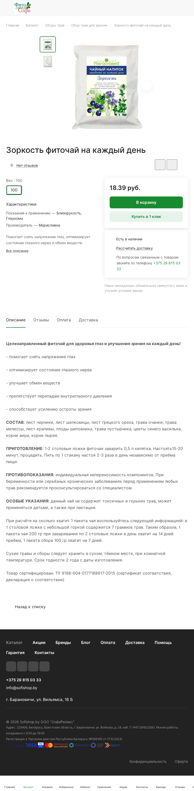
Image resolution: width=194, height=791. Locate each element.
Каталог (14, 642)
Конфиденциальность (148, 761)
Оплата (64, 319)
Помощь (163, 642)
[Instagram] (33, 666)
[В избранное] (160, 164)
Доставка (88, 319)
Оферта (181, 761)
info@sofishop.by (21, 687)
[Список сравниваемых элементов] (158, 7)
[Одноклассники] (44, 666)
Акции (39, 642)
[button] (147, 86)
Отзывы (41, 319)
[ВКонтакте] (11, 666)
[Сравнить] (172, 164)
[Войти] (145, 7)
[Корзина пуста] (184, 7)
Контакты (44, 652)
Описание (16, 319)
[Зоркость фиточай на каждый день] (106, 86)
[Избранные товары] (171, 7)
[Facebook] (22, 666)
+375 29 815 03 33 (23, 680)
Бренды (63, 642)
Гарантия (15, 652)
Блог (85, 642)
